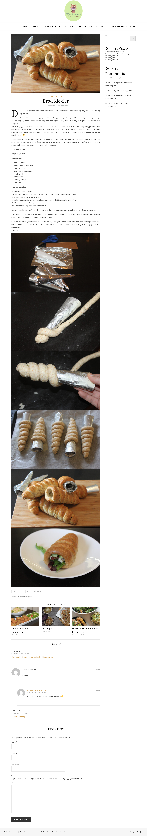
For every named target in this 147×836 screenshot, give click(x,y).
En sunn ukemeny (18, 716)
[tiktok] (131, 26)
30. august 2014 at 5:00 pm (20, 654)
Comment (15, 783)
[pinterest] (134, 26)
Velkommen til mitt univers (115, 52)
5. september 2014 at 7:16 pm (36, 692)
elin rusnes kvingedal (37, 690)
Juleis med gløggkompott (125, 90)
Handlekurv (118, 26)
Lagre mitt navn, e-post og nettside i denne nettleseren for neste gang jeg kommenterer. (47, 778)
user (106, 78)
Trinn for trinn (52, 26)
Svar (98, 670)
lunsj (28, 591)
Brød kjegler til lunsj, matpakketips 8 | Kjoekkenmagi (32, 657)
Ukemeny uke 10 (111, 59)
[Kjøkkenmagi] (73, 11)
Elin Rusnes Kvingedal (23, 597)
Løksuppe (47, 628)
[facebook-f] (124, 26)
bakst (15, 591)
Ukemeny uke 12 (111, 56)
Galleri (67, 26)
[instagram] (127, 26)
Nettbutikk (102, 26)
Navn (14, 742)
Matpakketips (38, 591)
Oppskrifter (84, 26)
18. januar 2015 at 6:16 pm (19, 713)
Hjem (25, 26)
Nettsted (15, 764)
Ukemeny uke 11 (111, 58)
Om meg (35, 26)
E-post (14, 753)
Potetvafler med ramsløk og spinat (118, 54)
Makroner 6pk (115, 78)
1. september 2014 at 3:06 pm (31, 672)
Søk (106, 35)
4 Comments (62, 106)
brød (21, 591)
